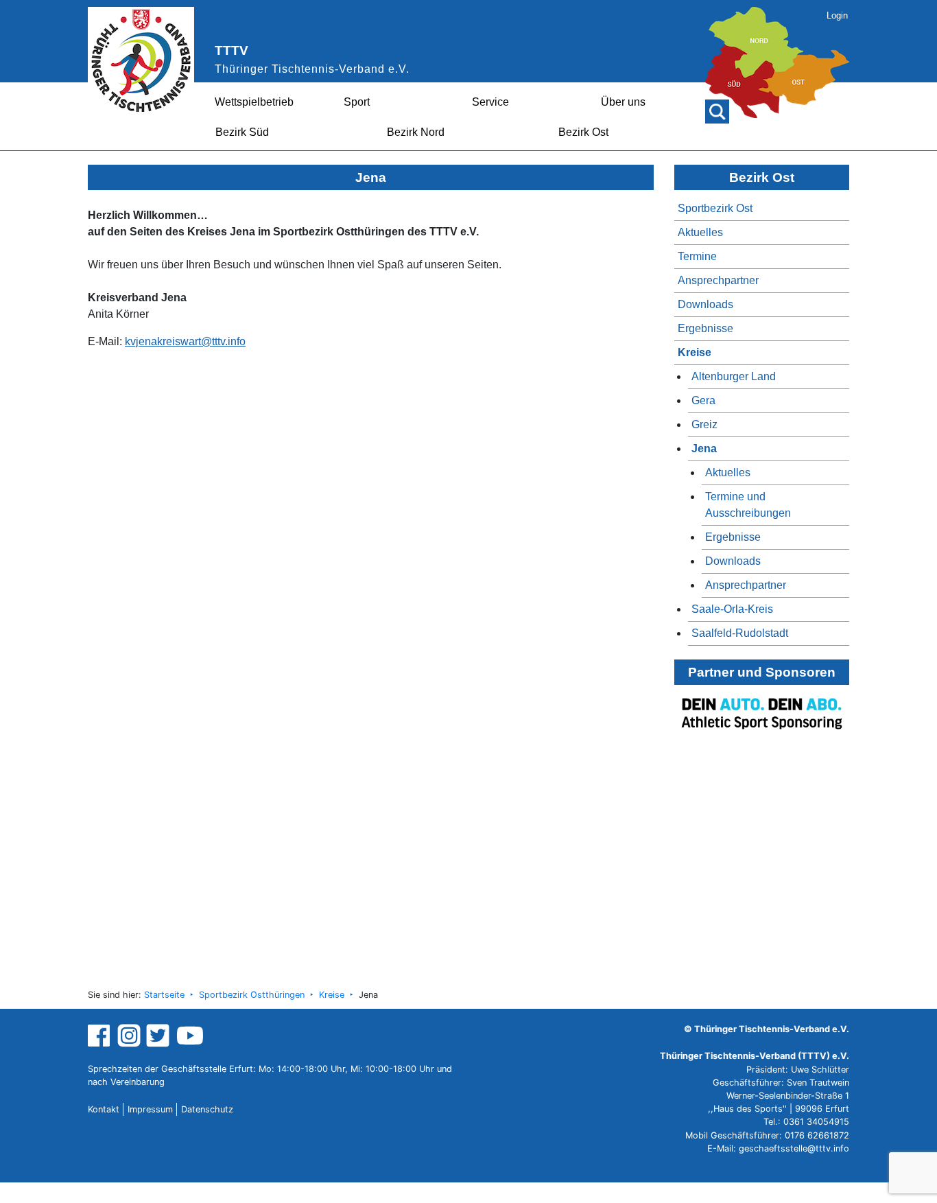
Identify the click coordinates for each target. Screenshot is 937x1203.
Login (837, 15)
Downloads (705, 304)
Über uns (623, 102)
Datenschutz (207, 1109)
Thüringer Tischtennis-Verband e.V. (312, 69)
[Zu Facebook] (100, 1035)
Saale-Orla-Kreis (732, 609)
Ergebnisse (705, 328)
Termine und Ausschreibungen (748, 505)
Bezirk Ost (583, 132)
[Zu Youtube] (190, 1035)
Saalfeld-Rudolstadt (739, 633)
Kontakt (103, 1109)
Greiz (704, 424)
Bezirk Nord (415, 132)
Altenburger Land (733, 376)
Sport (357, 102)
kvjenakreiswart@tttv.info (185, 341)
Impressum (150, 1109)
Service (490, 102)
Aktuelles (700, 232)
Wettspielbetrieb (254, 102)
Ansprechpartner (718, 280)
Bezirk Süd (242, 132)
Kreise (694, 352)
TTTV (231, 50)
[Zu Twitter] (159, 1035)
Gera (703, 400)
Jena (704, 448)
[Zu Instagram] (129, 1035)
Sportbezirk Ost (715, 208)
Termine (697, 256)
